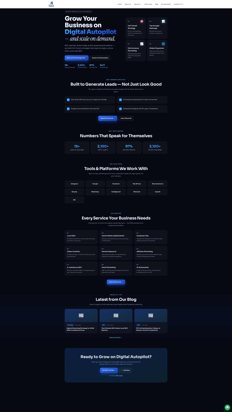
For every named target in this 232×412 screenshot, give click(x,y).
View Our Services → (107, 118)
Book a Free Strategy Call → (76, 58)
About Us (128, 4)
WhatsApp (119, 375)
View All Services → (116, 282)
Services (137, 4)
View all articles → (116, 337)
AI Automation (166, 4)
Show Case (148, 4)
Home (120, 4)
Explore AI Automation (100, 58)
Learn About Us (126, 118)
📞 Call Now (125, 370)
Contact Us (178, 4)
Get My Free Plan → (109, 370)
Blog (156, 4)
